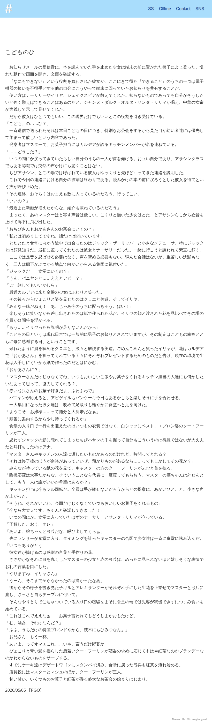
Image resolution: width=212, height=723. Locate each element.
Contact (183, 8)
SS (151, 8)
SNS (199, 8)
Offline (165, 8)
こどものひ (20, 52)
